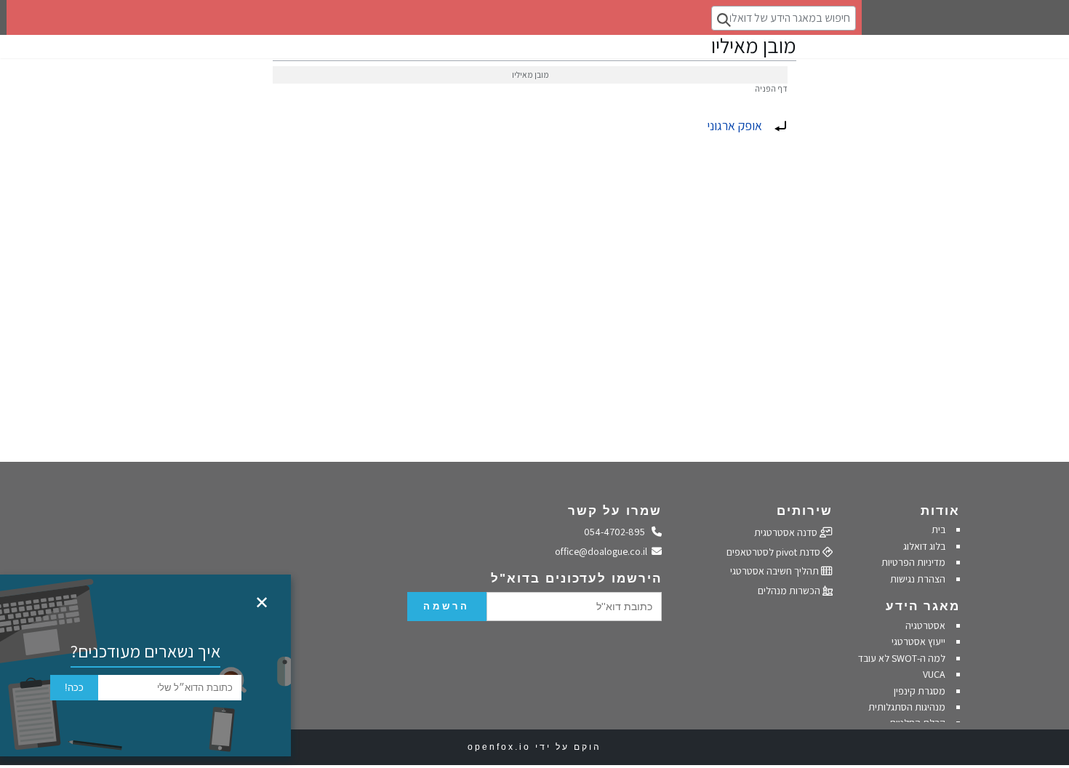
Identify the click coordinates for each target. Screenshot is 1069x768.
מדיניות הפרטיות (912, 562)
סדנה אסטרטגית (787, 532)
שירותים (805, 511)
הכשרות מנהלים (790, 590)
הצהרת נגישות (917, 578)
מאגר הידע (923, 606)
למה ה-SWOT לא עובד (901, 658)
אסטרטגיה (925, 625)
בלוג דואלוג (924, 546)
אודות (940, 511)
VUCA (934, 674)
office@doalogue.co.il (603, 551)
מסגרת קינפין (919, 690)
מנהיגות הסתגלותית (906, 706)
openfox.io (499, 747)
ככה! (74, 687)
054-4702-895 (618, 531)
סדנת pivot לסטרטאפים (774, 552)
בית (938, 529)
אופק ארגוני (734, 125)
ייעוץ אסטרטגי (918, 641)
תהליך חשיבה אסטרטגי (775, 570)
